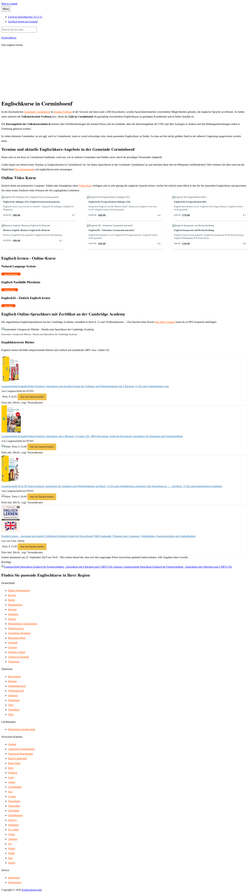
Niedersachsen (16, 628)
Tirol (10, 705)
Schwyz (12, 820)
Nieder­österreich (17, 686)
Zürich (11, 862)
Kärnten (12, 681)
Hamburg (13, 614)
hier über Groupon (165, 322)
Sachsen (12, 647)
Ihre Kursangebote (25, 169)
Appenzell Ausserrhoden (21, 749)
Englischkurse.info (32, 889)
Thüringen (13, 661)
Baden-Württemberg (19, 590)
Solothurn (13, 824)
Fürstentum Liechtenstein (21, 729)
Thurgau (12, 839)
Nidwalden (14, 805)
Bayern (12, 595)
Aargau (12, 744)
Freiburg (12, 772)
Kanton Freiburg (63, 111)
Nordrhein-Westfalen (19, 633)
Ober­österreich (16, 690)
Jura (10, 791)
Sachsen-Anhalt (16, 652)
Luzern (12, 796)
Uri (10, 843)
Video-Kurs (85, 185)
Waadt (11, 848)
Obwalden (13, 810)
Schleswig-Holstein (18, 656)
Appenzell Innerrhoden (20, 753)
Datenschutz (14, 882)
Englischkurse (8, 37)
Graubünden (15, 786)
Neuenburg (14, 801)
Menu (6, 8)
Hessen (12, 618)
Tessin (11, 834)
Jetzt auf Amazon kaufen (32, 397)
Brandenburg (15, 604)
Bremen (12, 609)
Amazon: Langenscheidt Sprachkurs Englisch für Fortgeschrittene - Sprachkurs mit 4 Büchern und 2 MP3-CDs (172, 566)
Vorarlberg (13, 709)
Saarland (12, 642)
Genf (11, 777)
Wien (11, 714)
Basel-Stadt (14, 763)
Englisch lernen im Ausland (23, 21)
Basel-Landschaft (17, 758)
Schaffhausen (15, 815)
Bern (10, 767)
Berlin (11, 600)
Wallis (11, 853)
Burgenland (14, 676)
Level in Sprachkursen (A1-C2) (25, 16)
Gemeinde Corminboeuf (37, 111)
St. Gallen (13, 829)
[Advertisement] (124, 74)
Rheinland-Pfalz (16, 637)
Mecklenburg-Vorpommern (22, 623)
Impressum (14, 877)
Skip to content (9, 3)
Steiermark (14, 700)
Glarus (11, 782)
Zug (10, 858)
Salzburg (13, 695)
